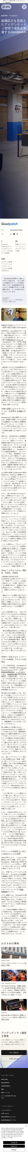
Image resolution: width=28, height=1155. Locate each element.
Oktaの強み (4, 1079)
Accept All (14, 1142)
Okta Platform (5, 1082)
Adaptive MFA (12, 674)
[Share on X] (17, 234)
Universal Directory (8, 672)
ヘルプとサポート (6, 1110)
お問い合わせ (5, 1113)
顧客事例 (4, 16)
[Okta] (6, 7)
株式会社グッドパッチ (15, 340)
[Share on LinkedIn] (14, 234)
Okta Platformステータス (8, 1116)
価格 (2, 1089)
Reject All (14, 1146)
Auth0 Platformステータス (8, 1120)
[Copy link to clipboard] (11, 234)
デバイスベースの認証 (18, 874)
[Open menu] (24, 6)
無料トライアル (5, 1092)
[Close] (26, 1126)
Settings (14, 1149)
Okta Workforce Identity (16, 230)
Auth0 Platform (5, 1086)
